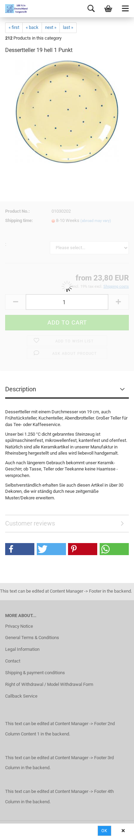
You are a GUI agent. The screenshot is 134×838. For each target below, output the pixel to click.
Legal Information (22, 649)
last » (68, 27)
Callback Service (21, 696)
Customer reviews (30, 523)
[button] (19, 549)
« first (14, 27)
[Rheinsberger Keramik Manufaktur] (13, 8)
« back (32, 27)
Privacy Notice (19, 626)
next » (50, 27)
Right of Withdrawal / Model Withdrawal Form (49, 684)
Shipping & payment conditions (35, 672)
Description (20, 389)
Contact (12, 661)
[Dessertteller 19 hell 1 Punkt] (66, 111)
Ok (104, 830)
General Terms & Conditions (32, 637)
